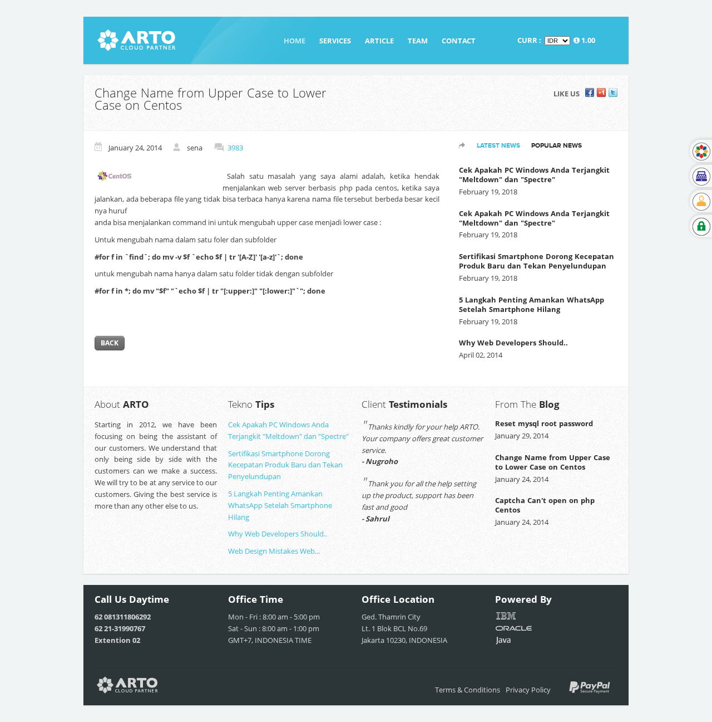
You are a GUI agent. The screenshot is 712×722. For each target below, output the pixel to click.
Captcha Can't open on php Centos (545, 505)
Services (335, 41)
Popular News (556, 145)
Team (418, 41)
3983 (235, 148)
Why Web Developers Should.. (513, 343)
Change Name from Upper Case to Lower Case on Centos (552, 462)
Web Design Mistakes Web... (274, 551)
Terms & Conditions (467, 690)
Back (109, 343)
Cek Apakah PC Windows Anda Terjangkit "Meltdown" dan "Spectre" (534, 174)
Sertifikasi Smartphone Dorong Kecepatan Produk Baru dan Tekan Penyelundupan (536, 261)
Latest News (498, 145)
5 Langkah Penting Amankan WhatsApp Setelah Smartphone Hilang (531, 304)
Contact (459, 41)
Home (294, 41)
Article (379, 41)
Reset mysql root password (544, 423)
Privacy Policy (528, 690)
